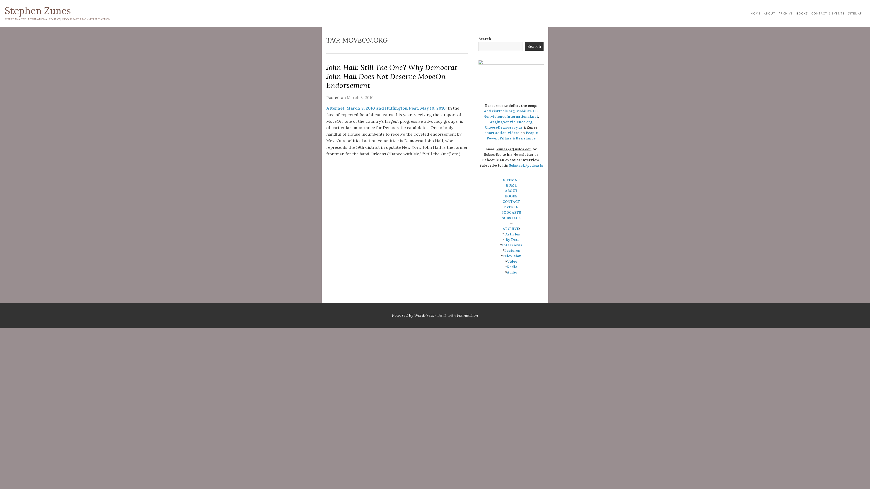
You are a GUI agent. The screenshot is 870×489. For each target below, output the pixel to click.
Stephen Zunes (38, 11)
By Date (513, 239)
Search (484, 39)
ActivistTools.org (499, 111)
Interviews (512, 245)
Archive (786, 13)
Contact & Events (828, 13)
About (769, 13)
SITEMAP (511, 180)
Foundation (467, 315)
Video (512, 261)
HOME (756, 13)
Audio (512, 272)
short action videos (502, 133)
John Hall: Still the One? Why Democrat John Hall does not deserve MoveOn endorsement (391, 76)
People (532, 133)
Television (512, 256)
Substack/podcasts (526, 165)
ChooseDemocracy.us (503, 127)
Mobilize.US (527, 111)
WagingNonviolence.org (510, 122)
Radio (512, 267)
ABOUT (511, 191)
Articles (512, 234)
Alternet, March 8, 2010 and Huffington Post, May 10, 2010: (386, 108)
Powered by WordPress (413, 315)
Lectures (512, 250)
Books (802, 13)
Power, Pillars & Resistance (511, 138)
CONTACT (511, 201)
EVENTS (511, 207)
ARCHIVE (511, 229)
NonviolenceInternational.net (510, 116)
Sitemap (855, 13)
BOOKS (511, 196)
